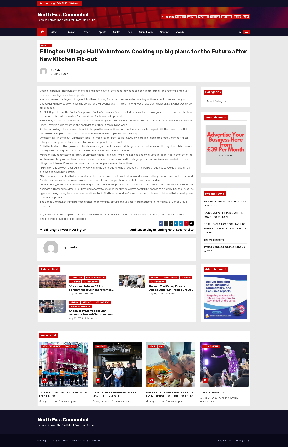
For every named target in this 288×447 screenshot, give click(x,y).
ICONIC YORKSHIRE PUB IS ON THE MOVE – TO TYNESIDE (114, 394)
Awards (180, 32)
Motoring (215, 17)
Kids (161, 346)
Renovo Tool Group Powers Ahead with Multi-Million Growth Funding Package (171, 290)
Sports (102, 32)
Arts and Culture (211, 346)
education (226, 17)
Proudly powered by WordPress (53, 440)
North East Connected (63, 15)
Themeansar (95, 440)
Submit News (146, 32)
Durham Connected (170, 278)
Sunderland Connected (80, 306)
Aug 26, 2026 (76, 293)
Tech (87, 32)
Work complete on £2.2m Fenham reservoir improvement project (91, 290)
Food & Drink (70, 346)
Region (72, 32)
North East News (91, 282)
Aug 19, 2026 (156, 293)
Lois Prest (169, 293)
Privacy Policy (242, 440)
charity (237, 17)
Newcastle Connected (95, 278)
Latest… (55, 32)
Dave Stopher (68, 401)
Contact (165, 32)
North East (180, 17)
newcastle (203, 17)
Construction (76, 278)
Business (192, 17)
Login (130, 32)
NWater (89, 293)
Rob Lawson (91, 318)
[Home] (42, 32)
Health (152, 346)
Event (245, 17)
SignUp (116, 32)
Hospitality (100, 346)
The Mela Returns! (214, 240)
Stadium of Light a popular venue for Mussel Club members (91, 312)
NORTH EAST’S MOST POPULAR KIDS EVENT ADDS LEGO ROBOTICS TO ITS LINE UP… (225, 228)
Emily (57, 70)
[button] (240, 32)
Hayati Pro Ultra (225, 440)
